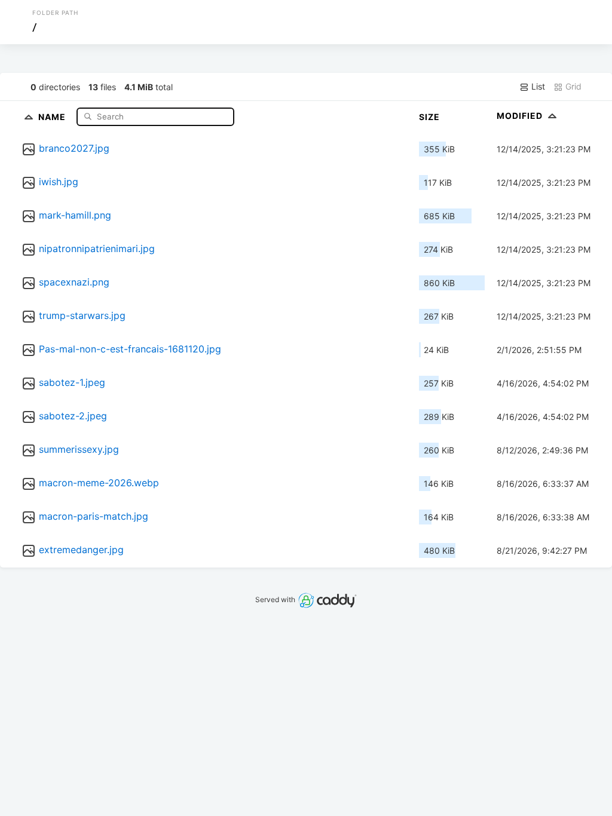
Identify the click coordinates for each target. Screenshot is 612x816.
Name (53, 116)
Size (429, 117)
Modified (521, 116)
